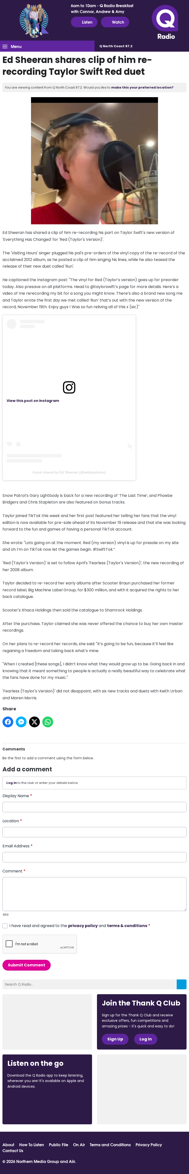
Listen (87, 22)
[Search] (182, 984)
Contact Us (12, 1150)
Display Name (17, 796)
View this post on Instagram (33, 400)
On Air (79, 1144)
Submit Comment (26, 965)
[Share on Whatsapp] (47, 722)
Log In (146, 1039)
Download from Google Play (26, 1112)
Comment (14, 871)
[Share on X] (34, 722)
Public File (58, 1144)
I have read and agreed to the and (79, 926)
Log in (11, 782)
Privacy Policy (149, 1144)
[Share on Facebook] (7, 722)
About (8, 1144)
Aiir (72, 1161)
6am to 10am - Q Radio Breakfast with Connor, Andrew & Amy (102, 8)
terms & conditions (127, 926)
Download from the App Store (26, 1099)
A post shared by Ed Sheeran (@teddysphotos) (69, 472)
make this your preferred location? (142, 87)
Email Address (17, 846)
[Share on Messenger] (21, 722)
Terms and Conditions (110, 1144)
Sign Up (115, 1039)
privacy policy (83, 926)
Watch (118, 22)
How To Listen (31, 1144)
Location (12, 821)
